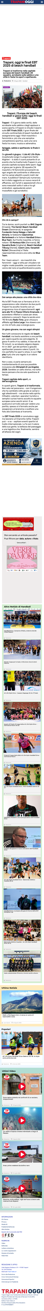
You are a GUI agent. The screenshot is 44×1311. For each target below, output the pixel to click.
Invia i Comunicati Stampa (10, 1277)
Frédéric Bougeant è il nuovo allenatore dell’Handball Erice (21, 849)
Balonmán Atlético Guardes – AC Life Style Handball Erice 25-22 (20, 942)
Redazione (7, 81)
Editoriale (5, 1246)
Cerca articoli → (22, 543)
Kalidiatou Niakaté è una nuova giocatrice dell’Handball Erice (21, 818)
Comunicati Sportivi (8, 1279)
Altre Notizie (5, 1229)
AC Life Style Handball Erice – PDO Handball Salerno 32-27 (22, 787)
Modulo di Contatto (8, 1253)
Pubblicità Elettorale (8, 1227)
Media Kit (4, 1224)
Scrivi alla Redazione (8, 1274)
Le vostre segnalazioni (9, 1251)
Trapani (6, 58)
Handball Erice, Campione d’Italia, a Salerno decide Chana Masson (20, 631)
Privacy (4, 1222)
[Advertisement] (22, 30)
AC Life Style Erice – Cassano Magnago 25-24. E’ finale (21, 693)
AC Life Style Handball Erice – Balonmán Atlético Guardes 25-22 (19, 880)
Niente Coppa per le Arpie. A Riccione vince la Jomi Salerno (20, 662)
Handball (25, 81)
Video (3, 1243)
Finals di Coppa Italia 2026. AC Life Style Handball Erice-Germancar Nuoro (22, 756)
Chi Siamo (5, 1219)
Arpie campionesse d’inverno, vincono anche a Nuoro (21, 973)
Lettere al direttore (8, 1248)
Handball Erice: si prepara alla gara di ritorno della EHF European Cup (21, 911)
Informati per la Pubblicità (10, 1282)
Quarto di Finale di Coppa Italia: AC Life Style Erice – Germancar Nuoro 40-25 (20, 724)
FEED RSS (5, 1256)
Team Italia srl (12, 1271)
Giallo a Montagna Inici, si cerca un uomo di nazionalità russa (18, 1016)
